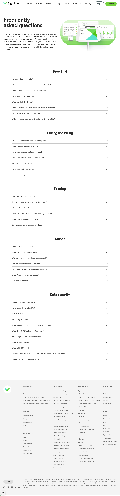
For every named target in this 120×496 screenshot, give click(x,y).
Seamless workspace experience (34, 397)
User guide (106, 419)
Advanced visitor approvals (62, 394)
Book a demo (27, 422)
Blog (24, 437)
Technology (83, 439)
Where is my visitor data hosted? (24, 302)
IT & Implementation (86, 458)
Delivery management (60, 410)
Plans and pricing (28, 416)
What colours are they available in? (25, 252)
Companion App (58, 407)
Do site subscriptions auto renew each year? (29, 140)
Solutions (38, 4)
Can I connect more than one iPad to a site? (28, 158)
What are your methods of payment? (26, 146)
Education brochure (110, 444)
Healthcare (82, 436)
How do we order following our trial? (26, 113)
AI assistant (57, 397)
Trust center (107, 438)
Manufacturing (84, 420)
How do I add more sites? (22, 163)
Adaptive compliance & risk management (36, 400)
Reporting (56, 452)
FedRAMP (82, 407)
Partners (106, 394)
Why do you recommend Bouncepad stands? (29, 258)
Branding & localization (60, 404)
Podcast (26, 447)
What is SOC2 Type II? (20, 348)
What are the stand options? (22, 246)
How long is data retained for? (23, 308)
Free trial (111, 4)
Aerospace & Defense (86, 429)
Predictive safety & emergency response (36, 404)
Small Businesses (84, 394)
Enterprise (66, 4)
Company (87, 4)
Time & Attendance (59, 461)
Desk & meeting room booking (63, 413)
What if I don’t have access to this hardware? (29, 90)
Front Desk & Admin (85, 445)
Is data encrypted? (19, 314)
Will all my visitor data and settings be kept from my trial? (33, 119)
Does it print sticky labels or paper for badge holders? (32, 213)
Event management (59, 423)
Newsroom (27, 450)
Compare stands (28, 419)
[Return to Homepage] (12, 4)
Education (82, 416)
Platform (29, 4)
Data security (27, 453)
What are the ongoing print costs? (25, 219)
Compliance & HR (85, 455)
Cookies (106, 432)
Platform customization (61, 449)
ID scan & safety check (61, 426)
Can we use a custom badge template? (27, 225)
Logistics (82, 432)
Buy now (26, 425)
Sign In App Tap (58, 455)
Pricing (57, 4)
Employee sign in (59, 416)
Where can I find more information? (25, 359)
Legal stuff (106, 428)
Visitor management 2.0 (31, 391)
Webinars (26, 440)
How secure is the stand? (21, 281)
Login (99, 4)
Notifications (57, 439)
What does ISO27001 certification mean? (28, 331)
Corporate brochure (110, 441)
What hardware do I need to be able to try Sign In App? (33, 85)
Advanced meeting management (64, 391)
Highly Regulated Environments (89, 400)
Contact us (107, 404)
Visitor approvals (58, 465)
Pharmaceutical (84, 426)
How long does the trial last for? (24, 96)
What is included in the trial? (22, 102)
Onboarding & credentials (61, 442)
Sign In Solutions (50, 485)
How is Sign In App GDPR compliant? (26, 336)
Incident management (60, 429)
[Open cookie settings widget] (3, 493)
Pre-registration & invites (61, 445)
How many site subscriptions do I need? (27, 152)
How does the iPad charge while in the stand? (29, 269)
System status (108, 435)
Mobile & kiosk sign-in (60, 436)
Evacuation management (61, 420)
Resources (77, 4)
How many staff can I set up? (23, 169)
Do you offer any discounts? (23, 175)
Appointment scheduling (61, 400)
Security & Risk (84, 452)
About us (106, 391)
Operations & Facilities (86, 449)
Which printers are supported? (23, 196)
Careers (105, 400)
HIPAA (81, 410)
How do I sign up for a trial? (22, 79)
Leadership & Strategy (86, 461)
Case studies (27, 444)
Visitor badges (58, 468)
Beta (104, 425)
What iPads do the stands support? (25, 275)
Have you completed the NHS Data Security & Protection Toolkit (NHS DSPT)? (42, 354)
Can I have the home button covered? (26, 264)
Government (83, 423)
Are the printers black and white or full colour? (29, 202)
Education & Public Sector (87, 404)
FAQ (104, 422)
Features (48, 4)
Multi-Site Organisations (87, 397)
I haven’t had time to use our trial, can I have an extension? (34, 107)
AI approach (107, 397)
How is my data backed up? (22, 319)
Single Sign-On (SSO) (60, 458)
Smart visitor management (31, 394)
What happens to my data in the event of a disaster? (32, 325)
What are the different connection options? (28, 208)
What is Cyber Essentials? (21, 342)
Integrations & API (59, 432)
